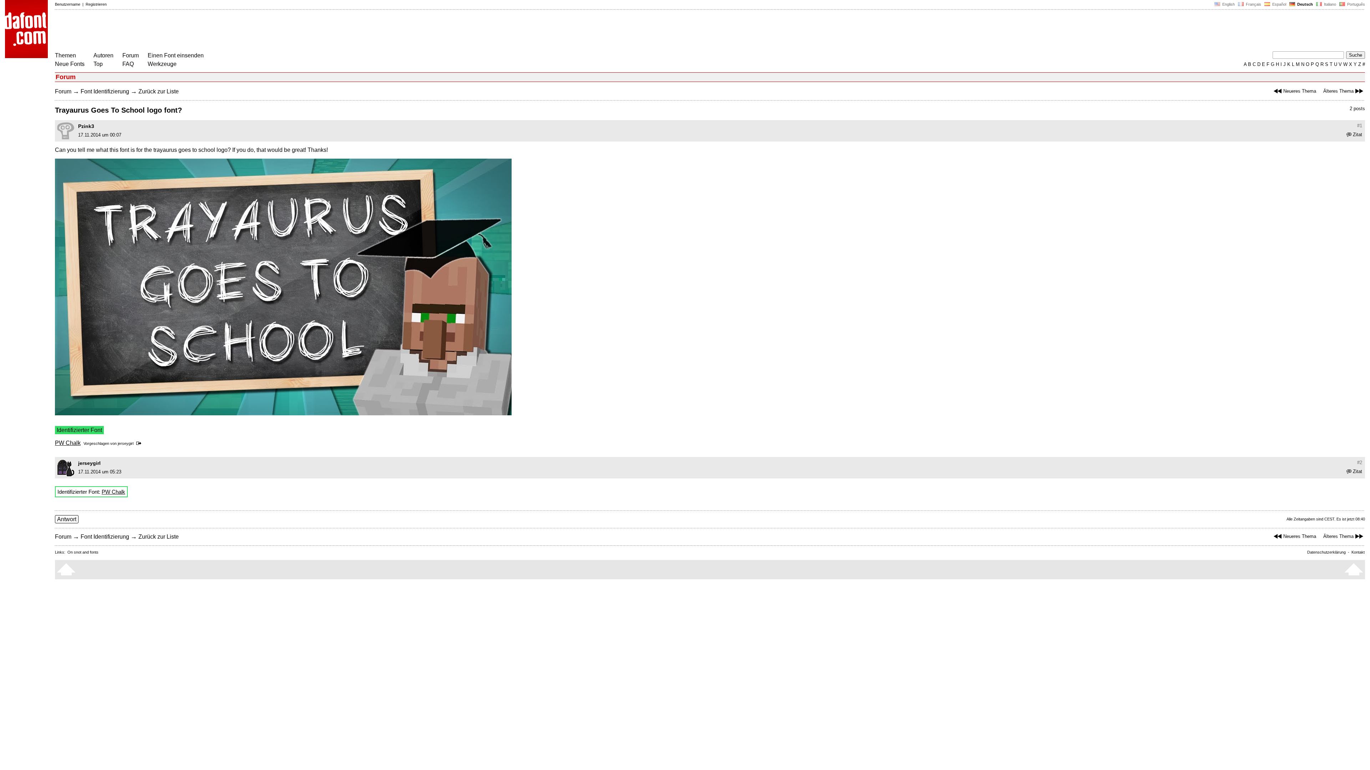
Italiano (1329, 4)
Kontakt (1358, 552)
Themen (65, 55)
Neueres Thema (1299, 91)
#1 (1359, 125)
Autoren (103, 55)
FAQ (128, 64)
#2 (1359, 462)
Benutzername (67, 4)
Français (1253, 4)
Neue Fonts (70, 64)
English (1228, 4)
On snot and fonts (82, 552)
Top (98, 64)
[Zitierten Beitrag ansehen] (140, 443)
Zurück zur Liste (158, 91)
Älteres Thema (1338, 91)
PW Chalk (68, 443)
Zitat (1357, 134)
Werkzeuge (162, 64)
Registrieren (96, 4)
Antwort (66, 519)
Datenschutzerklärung (1326, 552)
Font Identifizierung (105, 91)
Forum (130, 55)
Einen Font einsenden (176, 55)
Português (1355, 4)
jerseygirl (125, 443)
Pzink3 (86, 126)
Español (1278, 4)
